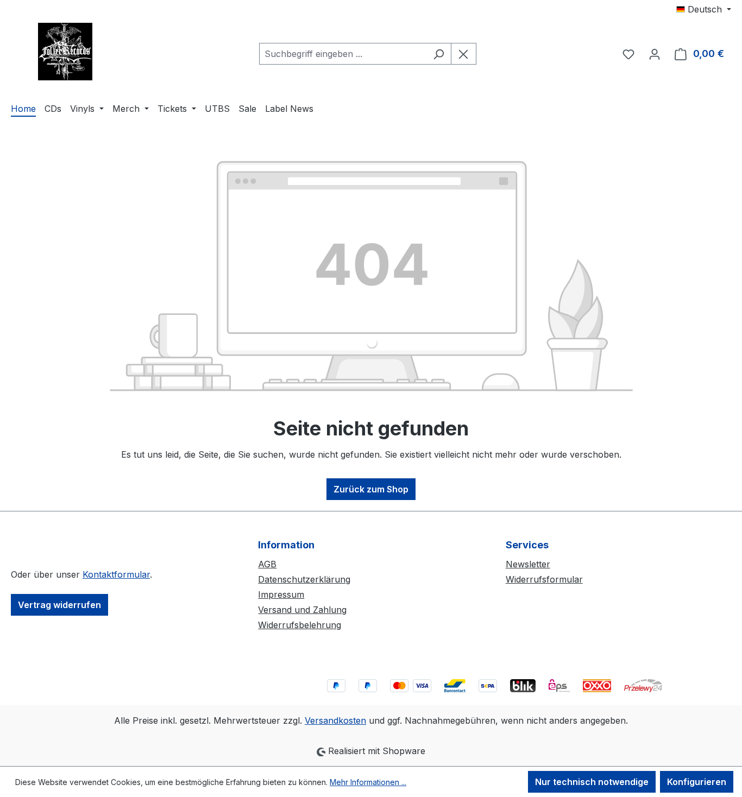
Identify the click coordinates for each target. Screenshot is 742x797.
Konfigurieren (696, 781)
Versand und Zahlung (302, 609)
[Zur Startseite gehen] (65, 51)
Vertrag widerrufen (59, 604)
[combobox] (342, 54)
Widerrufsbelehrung (299, 624)
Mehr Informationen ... (368, 782)
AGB (267, 564)
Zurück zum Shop (371, 489)
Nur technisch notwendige (592, 781)
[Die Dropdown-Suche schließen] (463, 54)
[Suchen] (438, 54)
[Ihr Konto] (655, 54)
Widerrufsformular (544, 579)
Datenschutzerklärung (304, 579)
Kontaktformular (116, 574)
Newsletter (528, 564)
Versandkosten (335, 720)
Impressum (281, 594)
